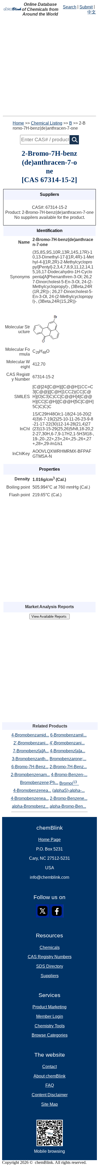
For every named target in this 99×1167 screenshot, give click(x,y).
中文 (91, 12)
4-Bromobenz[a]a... (67, 751)
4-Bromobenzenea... (32, 790)
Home (18, 123)
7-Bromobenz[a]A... (31, 751)
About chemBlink (49, 1076)
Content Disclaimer (50, 1095)
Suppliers (50, 976)
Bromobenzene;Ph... (39, 782)
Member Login (49, 1016)
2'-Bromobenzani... (31, 743)
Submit (86, 7)
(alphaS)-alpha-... (68, 790)
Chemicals (50, 947)
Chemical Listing (46, 123)
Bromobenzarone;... (68, 759)
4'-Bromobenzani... (67, 743)
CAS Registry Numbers (50, 957)
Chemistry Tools (50, 1026)
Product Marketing (49, 1007)
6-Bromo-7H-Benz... (30, 766)
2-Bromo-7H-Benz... (68, 766)
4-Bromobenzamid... (30, 735)
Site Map (49, 1104)
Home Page (49, 839)
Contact (49, 1066)
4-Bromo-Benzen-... (69, 774)
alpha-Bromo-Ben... (68, 806)
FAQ (49, 1085)
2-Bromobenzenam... (30, 774)
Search (69, 7)
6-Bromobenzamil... (68, 735)
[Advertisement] (49, 66)
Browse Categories (50, 1035)
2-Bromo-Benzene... (68, 798)
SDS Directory (49, 966)
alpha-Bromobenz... (30, 806)
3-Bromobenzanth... (30, 759)
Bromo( (68, 783)
